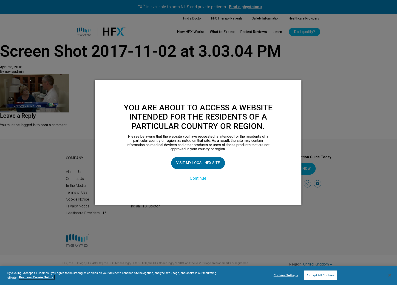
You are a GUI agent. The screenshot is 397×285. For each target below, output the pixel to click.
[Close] (390, 275)
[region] (198, 275)
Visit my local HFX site (198, 163)
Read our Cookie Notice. (36, 277)
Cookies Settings (286, 275)
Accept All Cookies (320, 275)
